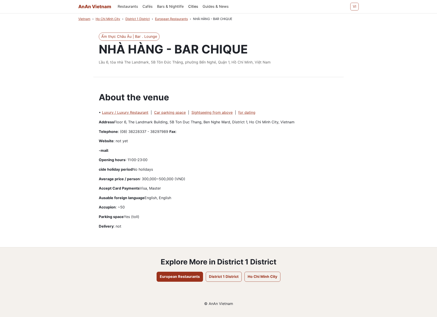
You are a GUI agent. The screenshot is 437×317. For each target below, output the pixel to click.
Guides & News (216, 6)
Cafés (147, 6)
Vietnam (84, 19)
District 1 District (137, 19)
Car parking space (170, 112)
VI (354, 6)
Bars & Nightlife (170, 6)
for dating (246, 112)
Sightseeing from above (212, 112)
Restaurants (128, 6)
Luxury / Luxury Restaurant (125, 112)
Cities (193, 6)
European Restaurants (171, 19)
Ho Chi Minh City (108, 19)
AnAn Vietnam (94, 6)
